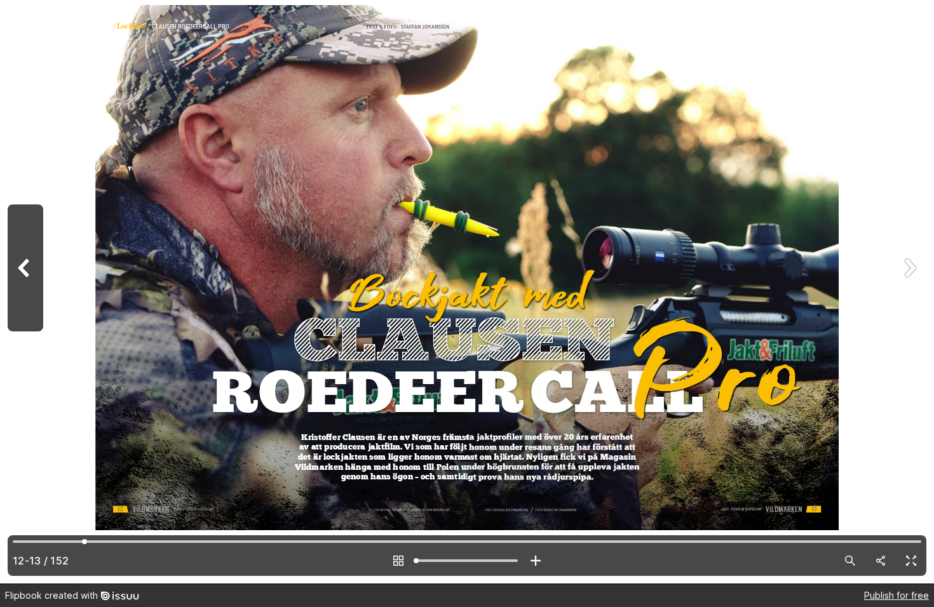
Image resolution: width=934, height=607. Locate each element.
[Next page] (908, 292)
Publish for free (896, 595)
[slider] (467, 560)
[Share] (880, 560)
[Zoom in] (535, 560)
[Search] (850, 560)
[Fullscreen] (911, 560)
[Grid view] (398, 560)
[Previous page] (25, 292)
